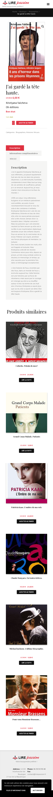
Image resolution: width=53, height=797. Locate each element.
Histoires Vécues (32, 132)
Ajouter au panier (26, 123)
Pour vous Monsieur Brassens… (27, 719)
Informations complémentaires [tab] (24, 153)
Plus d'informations (15, 790)
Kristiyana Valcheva (16, 103)
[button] (42, 26)
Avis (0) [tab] (13, 158)
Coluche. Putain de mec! (27, 366)
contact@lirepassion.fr (36, 774)
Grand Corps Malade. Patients (26, 436)
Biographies (33, 11)
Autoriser (38, 790)
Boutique (23, 11)
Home (14, 11)
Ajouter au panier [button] (26, 521)
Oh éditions (12, 107)
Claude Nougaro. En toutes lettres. (26, 578)
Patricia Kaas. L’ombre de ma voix (26, 507)
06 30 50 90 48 (39, 769)
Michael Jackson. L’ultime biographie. (27, 648)
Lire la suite (27, 380)
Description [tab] (15, 148)
